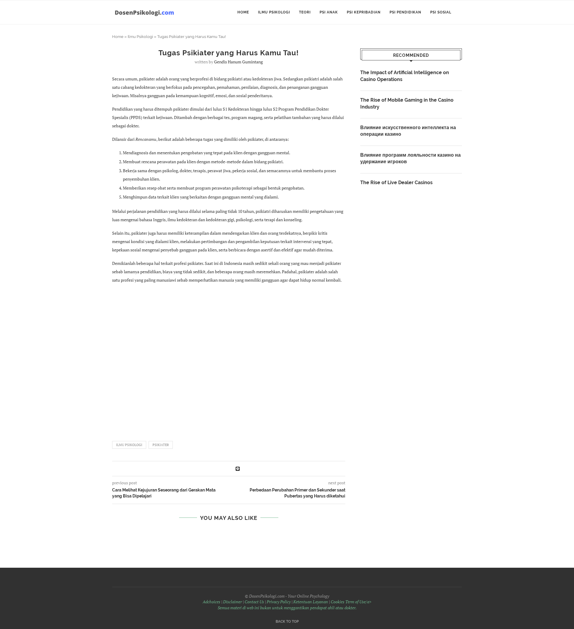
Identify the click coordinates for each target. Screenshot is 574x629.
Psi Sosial (440, 12)
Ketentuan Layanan (310, 601)
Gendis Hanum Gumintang (238, 62)
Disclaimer (232, 601)
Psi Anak (329, 12)
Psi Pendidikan (405, 12)
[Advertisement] (228, 359)
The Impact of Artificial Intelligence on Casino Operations (404, 76)
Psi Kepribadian (364, 12)
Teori (305, 12)
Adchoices (211, 601)
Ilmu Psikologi (274, 12)
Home (243, 12)
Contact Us (254, 601)
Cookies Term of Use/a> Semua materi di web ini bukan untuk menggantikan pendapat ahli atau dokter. (295, 604)
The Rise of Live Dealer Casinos (396, 182)
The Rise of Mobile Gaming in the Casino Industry (407, 103)
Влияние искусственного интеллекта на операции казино (408, 131)
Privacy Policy (279, 601)
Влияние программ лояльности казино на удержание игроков (410, 158)
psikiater (160, 445)
